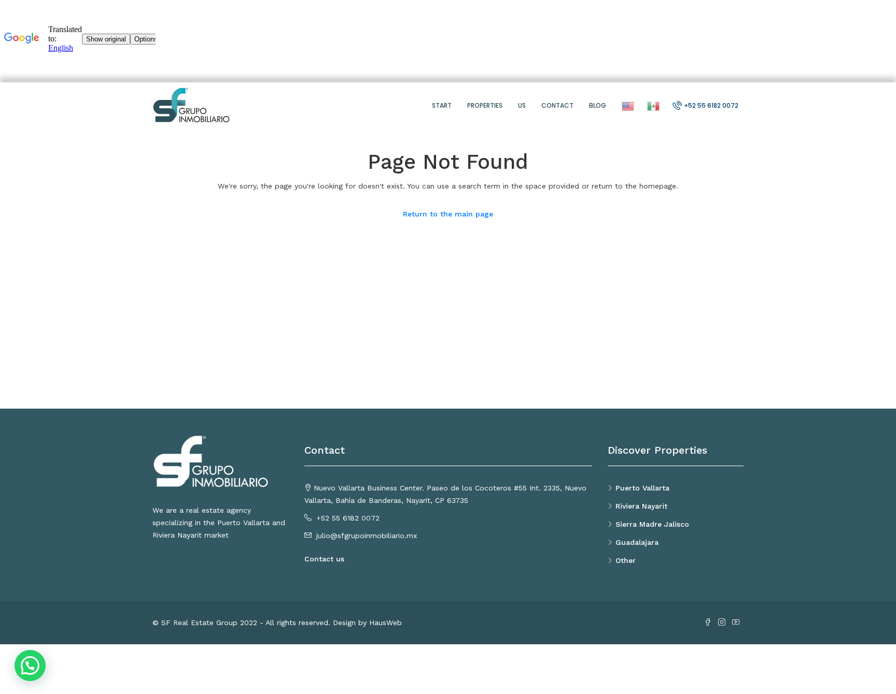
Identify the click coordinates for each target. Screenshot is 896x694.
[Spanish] (652, 105)
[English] (626, 105)
